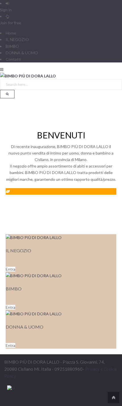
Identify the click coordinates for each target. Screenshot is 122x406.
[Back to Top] (112, 397)
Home (11, 33)
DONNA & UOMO (22, 52)
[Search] (7, 94)
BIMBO (12, 46)
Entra (10, 269)
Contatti (13, 59)
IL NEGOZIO (17, 39)
